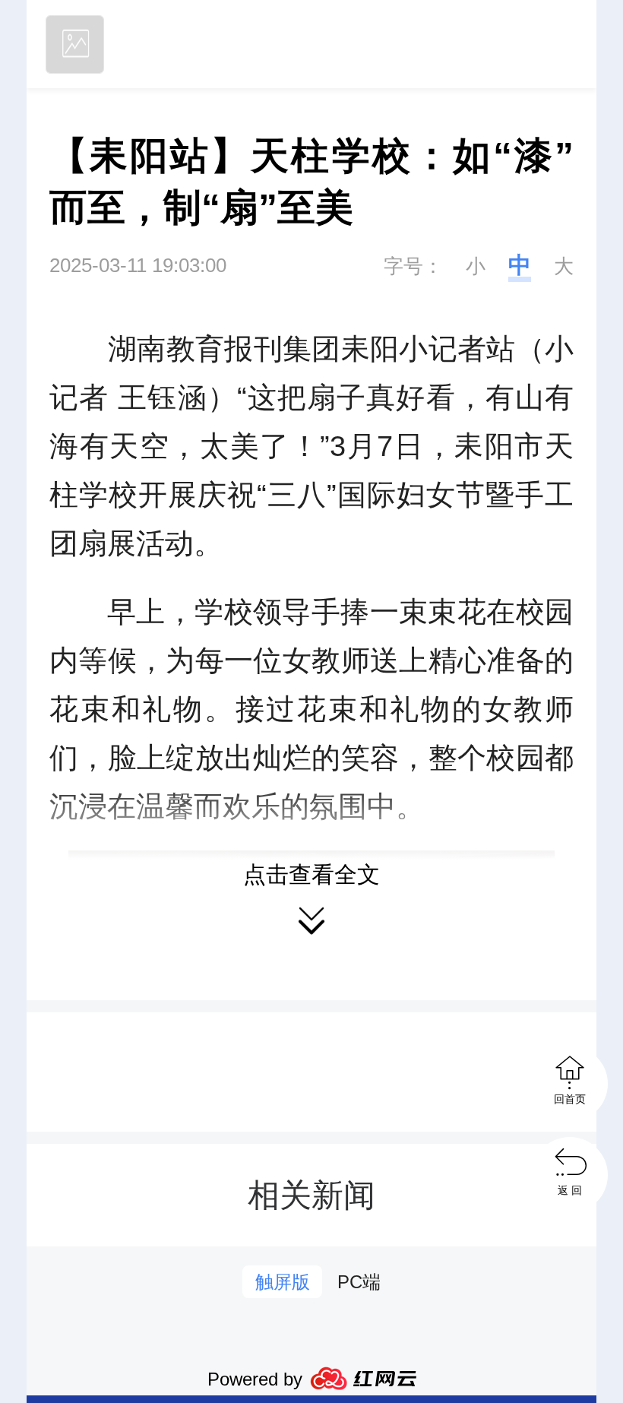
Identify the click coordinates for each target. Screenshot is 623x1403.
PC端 (359, 1282)
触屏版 (282, 1282)
